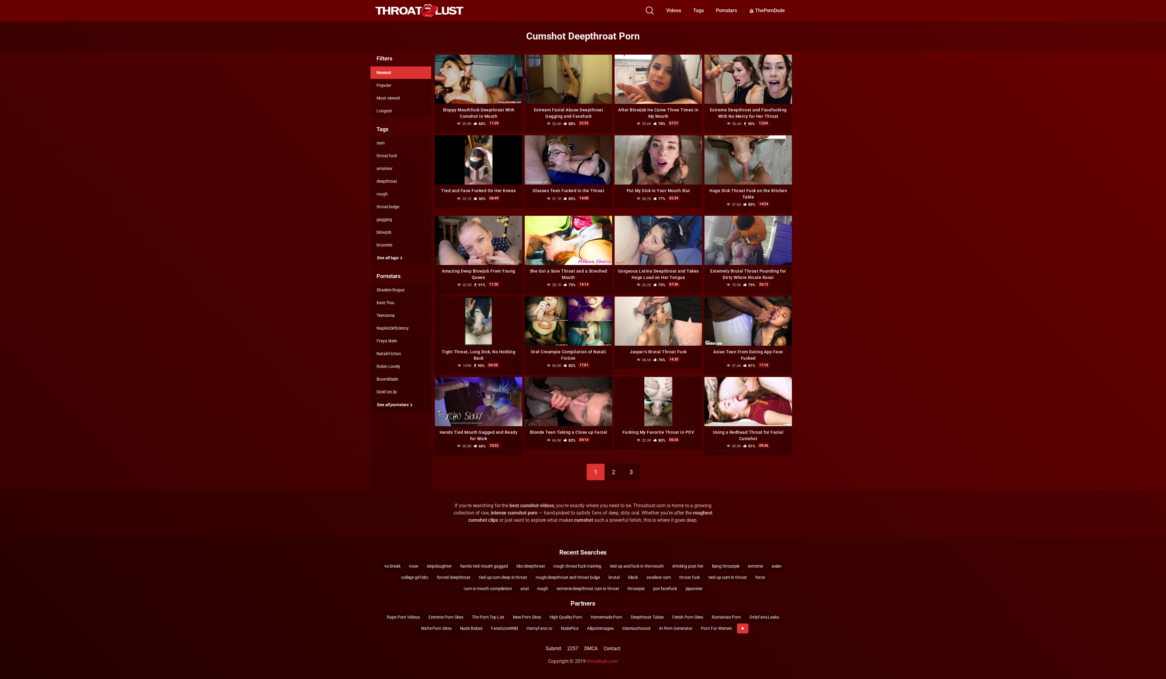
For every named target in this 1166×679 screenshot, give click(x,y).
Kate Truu (385, 302)
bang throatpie (726, 566)
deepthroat (387, 181)
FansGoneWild (504, 628)
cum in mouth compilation (488, 588)
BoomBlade (387, 379)
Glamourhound (636, 628)
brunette (384, 245)
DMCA (591, 648)
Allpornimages (600, 628)
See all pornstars (393, 404)
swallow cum (658, 577)
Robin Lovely (388, 366)
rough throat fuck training (577, 566)
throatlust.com (602, 661)
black (633, 577)
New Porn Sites (527, 617)
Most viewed (388, 98)
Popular (384, 85)
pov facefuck (665, 588)
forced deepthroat (454, 577)
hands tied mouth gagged (484, 566)
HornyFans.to (539, 628)
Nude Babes (471, 628)
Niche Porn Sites (436, 628)
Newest (384, 72)
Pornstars (726, 10)
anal (524, 588)
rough (382, 194)
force (760, 577)
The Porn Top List (488, 617)
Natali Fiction (389, 353)
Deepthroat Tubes (647, 617)
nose (413, 566)
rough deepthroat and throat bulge (568, 577)
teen (381, 143)
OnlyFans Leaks (764, 617)
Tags (698, 10)
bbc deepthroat (531, 566)
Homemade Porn (606, 617)
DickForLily (387, 391)
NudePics (569, 628)
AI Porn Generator (676, 628)
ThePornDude (769, 10)
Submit (553, 648)
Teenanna (386, 315)
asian (777, 566)
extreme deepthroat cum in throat (588, 588)
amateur (384, 168)
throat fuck (387, 155)
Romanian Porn (726, 617)
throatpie (635, 588)
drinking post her (688, 566)
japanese (694, 588)
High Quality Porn (566, 617)
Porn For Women (716, 628)
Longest (384, 110)
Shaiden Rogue (390, 289)
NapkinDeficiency (393, 328)
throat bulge (388, 206)
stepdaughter (439, 566)
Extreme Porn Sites (446, 617)
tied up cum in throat (727, 577)
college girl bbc (414, 577)
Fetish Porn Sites (688, 617)
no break (392, 566)
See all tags (388, 257)
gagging (384, 219)
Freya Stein (387, 340)
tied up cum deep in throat (503, 577)
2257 (572, 648)
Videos (673, 10)
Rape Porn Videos (403, 617)
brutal (614, 577)
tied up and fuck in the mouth (637, 566)
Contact (612, 648)
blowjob (384, 232)
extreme (755, 566)
